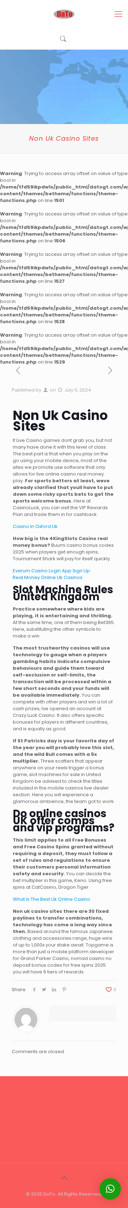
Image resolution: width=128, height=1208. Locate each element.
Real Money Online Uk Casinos (47, 577)
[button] (110, 1188)
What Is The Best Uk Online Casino (51, 899)
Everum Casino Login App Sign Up (51, 570)
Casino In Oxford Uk (35, 526)
